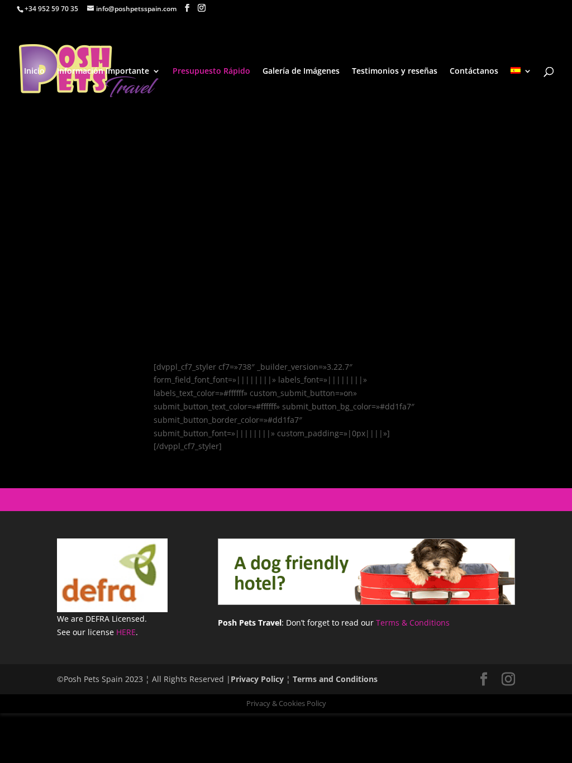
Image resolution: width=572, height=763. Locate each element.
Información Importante (103, 71)
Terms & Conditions (413, 622)
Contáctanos (474, 71)
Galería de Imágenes (301, 71)
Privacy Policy (257, 679)
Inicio (34, 71)
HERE (126, 632)
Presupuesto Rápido (211, 71)
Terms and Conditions (335, 679)
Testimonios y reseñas (394, 71)
